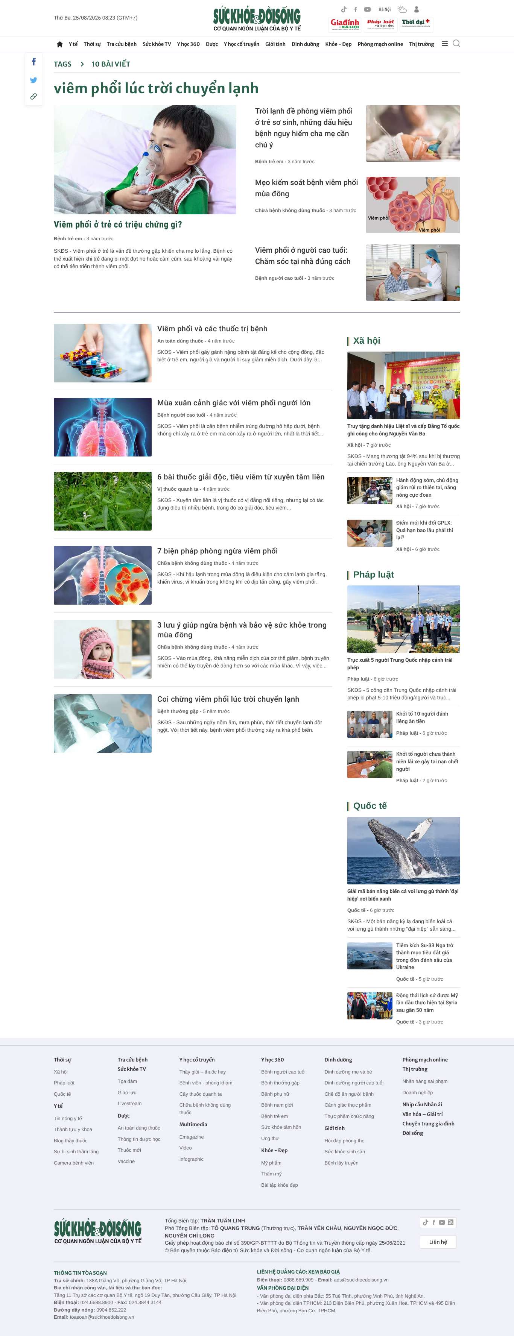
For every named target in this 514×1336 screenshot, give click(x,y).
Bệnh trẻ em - (70, 238)
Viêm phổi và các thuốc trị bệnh (212, 328)
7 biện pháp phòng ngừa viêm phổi (217, 550)
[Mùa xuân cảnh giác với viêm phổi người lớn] (103, 427)
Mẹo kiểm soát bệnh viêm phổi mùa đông (306, 188)
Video (185, 1148)
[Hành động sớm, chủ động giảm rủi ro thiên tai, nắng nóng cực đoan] (369, 490)
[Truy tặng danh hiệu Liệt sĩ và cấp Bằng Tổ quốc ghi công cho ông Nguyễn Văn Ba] (403, 385)
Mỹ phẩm (271, 1163)
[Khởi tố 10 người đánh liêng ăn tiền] (369, 724)
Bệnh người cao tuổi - (281, 278)
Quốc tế (370, 806)
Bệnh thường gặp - (180, 711)
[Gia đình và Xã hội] (345, 24)
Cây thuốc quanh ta (200, 1094)
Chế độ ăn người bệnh (349, 1094)
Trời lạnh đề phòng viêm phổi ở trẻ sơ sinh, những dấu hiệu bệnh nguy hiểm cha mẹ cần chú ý (304, 127)
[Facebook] (355, 9)
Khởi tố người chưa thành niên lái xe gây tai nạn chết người (427, 761)
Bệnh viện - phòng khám (206, 1083)
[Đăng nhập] (416, 9)
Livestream (130, 1103)
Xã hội (366, 341)
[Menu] (445, 44)
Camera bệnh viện (74, 1163)
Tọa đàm (127, 1081)
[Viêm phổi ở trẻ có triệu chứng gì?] (145, 159)
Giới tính (275, 44)
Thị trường (421, 44)
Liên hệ (438, 1242)
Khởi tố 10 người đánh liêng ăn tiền (422, 718)
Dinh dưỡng (305, 44)
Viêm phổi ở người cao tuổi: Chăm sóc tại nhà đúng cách (303, 256)
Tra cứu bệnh (122, 44)
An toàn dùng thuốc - (182, 341)
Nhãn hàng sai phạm (425, 1081)
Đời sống (413, 1133)
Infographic (191, 1159)
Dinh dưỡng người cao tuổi (353, 1083)
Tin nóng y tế (68, 1118)
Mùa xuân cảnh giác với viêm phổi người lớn (234, 402)
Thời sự (92, 44)
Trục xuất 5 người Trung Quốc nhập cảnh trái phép (399, 664)
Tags (63, 64)
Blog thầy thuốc (71, 1140)
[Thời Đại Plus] (416, 23)
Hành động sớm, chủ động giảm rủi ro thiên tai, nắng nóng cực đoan (427, 488)
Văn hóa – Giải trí (423, 1114)
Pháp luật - (359, 679)
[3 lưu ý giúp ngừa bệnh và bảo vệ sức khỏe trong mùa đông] (103, 649)
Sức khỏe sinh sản (344, 1151)
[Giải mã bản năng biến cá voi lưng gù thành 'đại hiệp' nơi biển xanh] (403, 850)
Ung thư (270, 1138)
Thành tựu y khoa (73, 1129)
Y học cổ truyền (241, 44)
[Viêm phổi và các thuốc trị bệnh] (103, 353)
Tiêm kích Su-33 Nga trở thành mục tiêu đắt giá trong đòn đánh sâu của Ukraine (424, 957)
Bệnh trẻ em (274, 1116)
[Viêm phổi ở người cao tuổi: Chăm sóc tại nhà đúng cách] (413, 272)
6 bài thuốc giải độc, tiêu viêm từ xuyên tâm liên (241, 476)
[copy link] (34, 96)
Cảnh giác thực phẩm (347, 1105)
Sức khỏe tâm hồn (281, 1127)
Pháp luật (373, 575)
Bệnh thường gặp (280, 1083)
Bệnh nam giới (277, 1105)
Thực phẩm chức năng (349, 1116)
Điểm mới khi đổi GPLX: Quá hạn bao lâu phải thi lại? (424, 530)
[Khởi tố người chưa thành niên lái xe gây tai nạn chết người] (369, 764)
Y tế (73, 44)
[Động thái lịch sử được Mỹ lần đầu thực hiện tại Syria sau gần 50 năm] (369, 1005)
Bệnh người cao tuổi (283, 1072)
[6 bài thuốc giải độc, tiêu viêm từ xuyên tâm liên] (103, 501)
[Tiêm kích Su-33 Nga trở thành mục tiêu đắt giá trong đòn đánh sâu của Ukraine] (369, 955)
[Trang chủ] (60, 44)
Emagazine (191, 1137)
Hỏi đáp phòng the (344, 1140)
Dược (212, 44)
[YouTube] (367, 9)
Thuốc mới (129, 1150)
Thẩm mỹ (271, 1174)
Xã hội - (356, 445)
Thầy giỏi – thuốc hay (202, 1072)
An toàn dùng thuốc (139, 1128)
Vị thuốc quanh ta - (180, 489)
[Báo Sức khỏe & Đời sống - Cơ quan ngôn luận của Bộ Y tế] (257, 18)
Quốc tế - (357, 910)
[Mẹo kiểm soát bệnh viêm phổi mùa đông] (413, 205)
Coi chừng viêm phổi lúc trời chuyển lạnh (228, 699)
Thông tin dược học (139, 1139)
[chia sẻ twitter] (34, 80)
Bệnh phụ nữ (275, 1094)
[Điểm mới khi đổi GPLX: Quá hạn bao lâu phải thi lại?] (369, 533)
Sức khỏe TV (157, 44)
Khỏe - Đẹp (338, 44)
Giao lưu (127, 1092)
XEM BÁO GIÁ (324, 1272)
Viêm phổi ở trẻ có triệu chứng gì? (118, 224)
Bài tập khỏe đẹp (279, 1185)
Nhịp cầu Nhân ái (422, 1104)
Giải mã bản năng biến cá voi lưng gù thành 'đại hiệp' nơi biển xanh (403, 895)
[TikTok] (344, 9)
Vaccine (126, 1161)
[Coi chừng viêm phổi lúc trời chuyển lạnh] (103, 723)
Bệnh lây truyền (341, 1163)
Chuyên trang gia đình (429, 1124)
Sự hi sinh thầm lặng (76, 1151)
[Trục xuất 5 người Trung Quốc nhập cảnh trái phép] (403, 619)
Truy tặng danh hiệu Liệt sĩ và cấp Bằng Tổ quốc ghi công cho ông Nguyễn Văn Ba (403, 430)
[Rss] (450, 1223)
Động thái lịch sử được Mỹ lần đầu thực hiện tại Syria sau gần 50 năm (427, 1003)
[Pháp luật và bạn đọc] (380, 24)
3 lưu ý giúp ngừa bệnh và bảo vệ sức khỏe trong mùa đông (242, 629)
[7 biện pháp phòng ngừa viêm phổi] (103, 575)
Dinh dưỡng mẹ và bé (348, 1072)
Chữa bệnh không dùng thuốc (205, 1108)
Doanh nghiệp (418, 1092)
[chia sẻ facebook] (34, 62)
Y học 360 (188, 44)
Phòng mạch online (380, 44)
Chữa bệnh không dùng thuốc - (292, 210)
